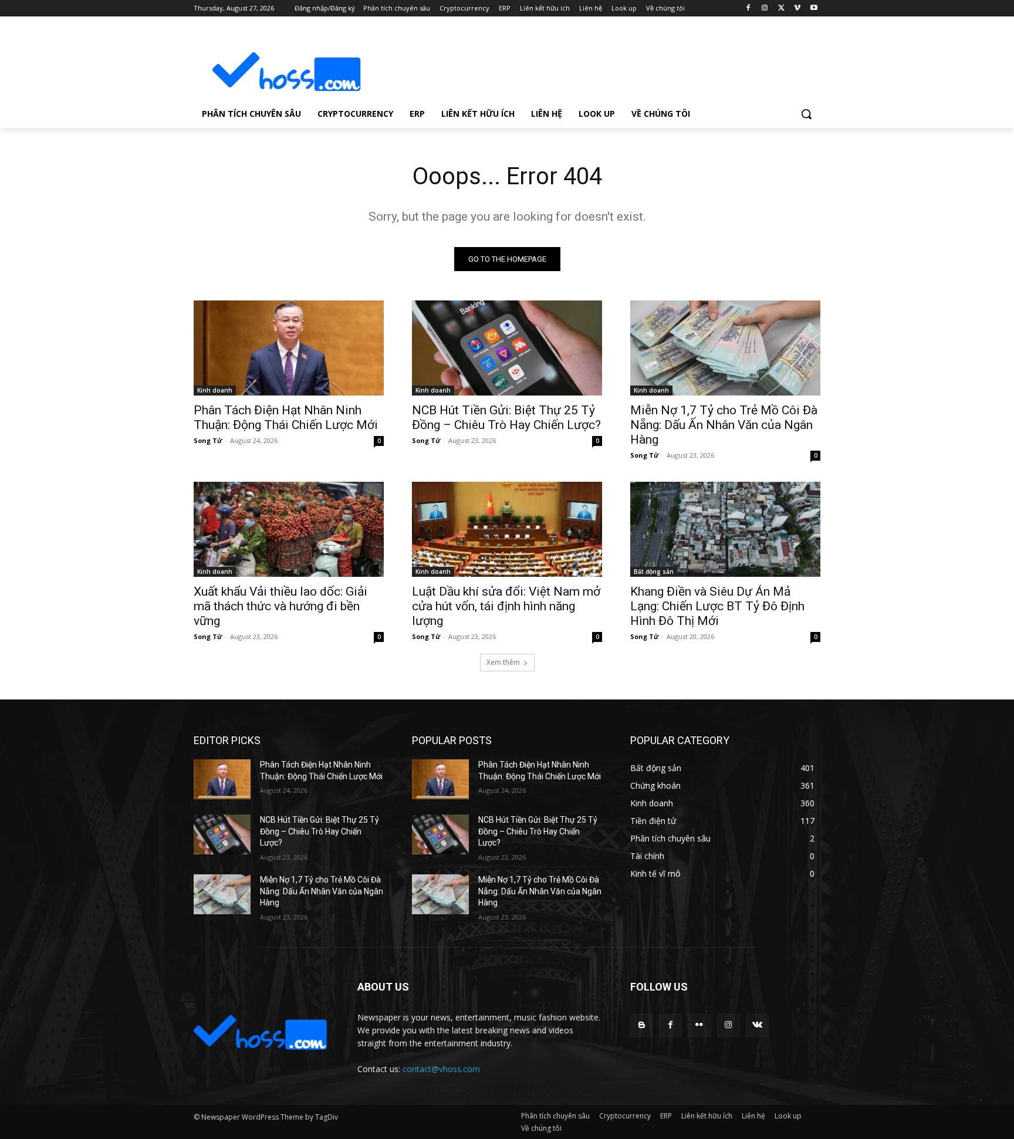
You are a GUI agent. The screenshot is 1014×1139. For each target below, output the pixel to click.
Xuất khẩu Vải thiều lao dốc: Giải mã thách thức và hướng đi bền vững (280, 606)
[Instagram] (765, 8)
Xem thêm (503, 662)
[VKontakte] (757, 1025)
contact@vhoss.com (441, 1068)
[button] (806, 114)
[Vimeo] (797, 8)
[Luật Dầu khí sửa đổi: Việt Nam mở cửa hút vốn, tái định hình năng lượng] (507, 529)
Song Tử (208, 440)
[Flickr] (699, 1025)
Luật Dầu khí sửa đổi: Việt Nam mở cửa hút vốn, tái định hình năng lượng (506, 606)
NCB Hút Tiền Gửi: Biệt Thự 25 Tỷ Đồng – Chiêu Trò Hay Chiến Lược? (506, 417)
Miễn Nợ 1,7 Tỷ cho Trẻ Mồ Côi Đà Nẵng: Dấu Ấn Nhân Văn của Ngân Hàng (723, 425)
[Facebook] (748, 8)
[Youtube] (813, 8)
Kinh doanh (214, 390)
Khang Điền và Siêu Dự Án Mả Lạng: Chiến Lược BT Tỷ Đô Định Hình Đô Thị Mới (717, 606)
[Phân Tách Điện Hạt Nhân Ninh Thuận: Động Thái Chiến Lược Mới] (289, 348)
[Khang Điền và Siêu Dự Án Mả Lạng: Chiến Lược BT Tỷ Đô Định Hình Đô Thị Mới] (725, 529)
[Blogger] (641, 1025)
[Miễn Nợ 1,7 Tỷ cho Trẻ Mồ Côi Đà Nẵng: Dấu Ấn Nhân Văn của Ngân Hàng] (725, 348)
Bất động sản (654, 571)
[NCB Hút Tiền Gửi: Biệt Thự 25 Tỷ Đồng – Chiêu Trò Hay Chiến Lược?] (507, 348)
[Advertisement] (595, 62)
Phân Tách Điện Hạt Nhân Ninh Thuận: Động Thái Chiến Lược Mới (286, 417)
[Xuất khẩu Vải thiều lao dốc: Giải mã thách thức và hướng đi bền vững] (289, 529)
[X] (781, 8)
